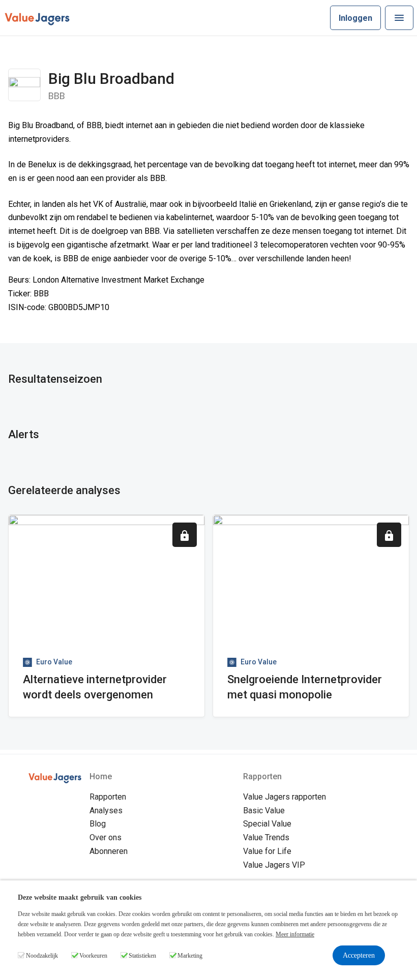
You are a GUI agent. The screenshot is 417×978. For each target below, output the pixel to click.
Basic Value (264, 810)
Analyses (106, 810)
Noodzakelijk (42, 955)
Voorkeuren (93, 955)
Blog (98, 824)
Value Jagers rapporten (284, 797)
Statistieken (142, 955)
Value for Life (267, 851)
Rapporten (108, 797)
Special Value (267, 824)
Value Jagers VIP (274, 865)
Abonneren (109, 851)
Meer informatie (295, 934)
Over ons (106, 837)
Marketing (189, 955)
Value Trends (266, 837)
